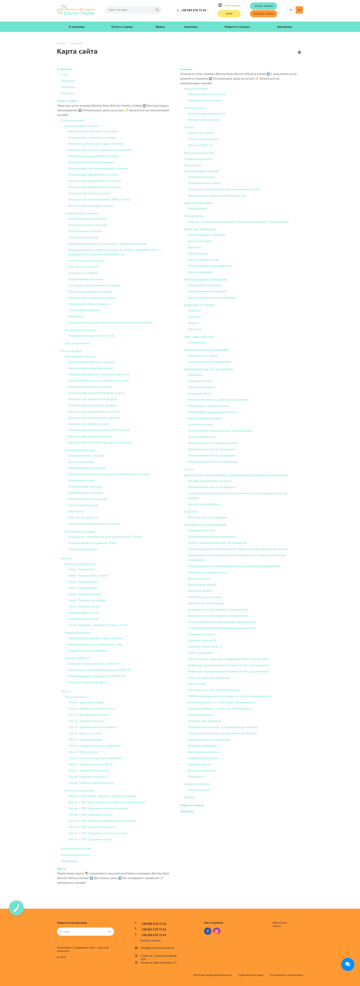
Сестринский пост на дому (86, 455)
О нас (65, 74)
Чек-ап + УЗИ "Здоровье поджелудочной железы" (102, 821)
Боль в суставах (199, 578)
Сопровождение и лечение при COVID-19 (96, 676)
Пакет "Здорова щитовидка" (87, 600)
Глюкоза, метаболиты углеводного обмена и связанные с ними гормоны (238, 222)
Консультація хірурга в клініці (89, 193)
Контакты (284, 27)
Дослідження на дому (80, 531)
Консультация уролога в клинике (91, 162)
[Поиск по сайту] (157, 10)
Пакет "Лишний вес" (82, 569)
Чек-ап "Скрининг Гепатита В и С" (91, 764)
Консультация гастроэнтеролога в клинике (98, 168)
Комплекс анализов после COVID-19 (93, 663)
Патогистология (199, 790)
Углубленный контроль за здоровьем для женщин (223, 727)
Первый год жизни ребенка (87, 650)
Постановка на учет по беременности (214, 690)
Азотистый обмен (200, 424)
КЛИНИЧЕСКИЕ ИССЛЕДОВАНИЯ (206, 350)
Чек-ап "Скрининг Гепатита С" (88, 776)
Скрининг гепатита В (202, 640)
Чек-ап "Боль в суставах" (85, 733)
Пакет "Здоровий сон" (83, 581)
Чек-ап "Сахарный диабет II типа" (92, 708)
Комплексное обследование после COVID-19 (99, 670)
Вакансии (67, 93)
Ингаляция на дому (81, 480)
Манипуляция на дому (80, 450)
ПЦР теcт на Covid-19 (83, 267)
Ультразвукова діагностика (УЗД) (91, 335)
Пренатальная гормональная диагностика (217, 195)
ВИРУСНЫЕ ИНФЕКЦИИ (200, 229)
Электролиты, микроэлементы (209, 406)
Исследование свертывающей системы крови (220, 430)
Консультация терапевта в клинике (92, 131)
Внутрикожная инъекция (85, 279)
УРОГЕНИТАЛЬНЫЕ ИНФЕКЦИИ (205, 279)
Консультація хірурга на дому (89, 424)
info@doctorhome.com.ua (157, 948)
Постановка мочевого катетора (90, 291)
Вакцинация (69, 861)
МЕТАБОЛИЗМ (193, 216)
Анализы (190, 27)
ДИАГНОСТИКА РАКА (198, 203)
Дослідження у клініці (80, 330)
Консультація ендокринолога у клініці (94, 181)
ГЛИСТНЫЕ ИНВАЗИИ (198, 337)
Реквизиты (68, 81)
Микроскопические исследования (211, 455)
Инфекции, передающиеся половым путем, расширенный (228, 671)
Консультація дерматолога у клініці (93, 174)
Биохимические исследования (209, 739)
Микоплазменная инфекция (207, 291)
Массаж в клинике (77, 343)
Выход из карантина (202, 770)
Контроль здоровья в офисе (87, 682)
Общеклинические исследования (211, 449)
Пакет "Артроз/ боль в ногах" (88, 575)
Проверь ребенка (200, 715)
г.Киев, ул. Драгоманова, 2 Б (158, 962)
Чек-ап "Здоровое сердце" (86, 702)
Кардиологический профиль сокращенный (217, 609)
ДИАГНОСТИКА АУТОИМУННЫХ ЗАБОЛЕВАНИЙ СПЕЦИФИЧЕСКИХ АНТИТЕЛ (236, 475)
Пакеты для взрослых (80, 564)
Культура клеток (199, 764)
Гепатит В (194, 317)
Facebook (208, 931)
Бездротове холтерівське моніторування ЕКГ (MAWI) (105, 537)
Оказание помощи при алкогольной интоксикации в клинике (110, 322)
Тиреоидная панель (201, 177)
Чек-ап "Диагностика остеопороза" (92, 727)
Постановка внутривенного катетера (94, 523)
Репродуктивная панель (204, 183)
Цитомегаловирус (200, 241)
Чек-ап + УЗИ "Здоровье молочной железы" (98, 808)
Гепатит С (194, 323)
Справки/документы (198, 159)
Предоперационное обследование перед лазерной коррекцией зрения (237, 549)
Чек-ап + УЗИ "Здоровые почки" (90, 839)
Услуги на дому (71, 351)
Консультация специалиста (207, 94)
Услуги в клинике (73, 120)
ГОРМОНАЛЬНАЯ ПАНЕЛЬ (201, 171)
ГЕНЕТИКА (191, 512)
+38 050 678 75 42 (153, 935)
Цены (229, 13)
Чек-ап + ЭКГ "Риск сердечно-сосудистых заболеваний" (107, 802)
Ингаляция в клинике (83, 273)
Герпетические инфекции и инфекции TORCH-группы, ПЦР (228, 659)
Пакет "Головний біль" (83, 588)
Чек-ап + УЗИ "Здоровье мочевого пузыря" (98, 833)
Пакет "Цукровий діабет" (85, 594)
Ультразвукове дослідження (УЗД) (92, 543)
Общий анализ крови (202, 355)
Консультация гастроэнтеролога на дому (96, 393)
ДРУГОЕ (189, 797)
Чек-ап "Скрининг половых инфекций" (94, 745)
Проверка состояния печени (208, 572)
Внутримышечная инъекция (87, 225)
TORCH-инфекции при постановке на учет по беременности (229, 696)
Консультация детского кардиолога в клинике (100, 150)
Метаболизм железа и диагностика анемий (218, 399)
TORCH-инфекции (200, 653)
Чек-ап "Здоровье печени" (86, 721)
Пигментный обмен (201, 387)
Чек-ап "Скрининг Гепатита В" (88, 770)
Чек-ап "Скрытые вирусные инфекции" (95, 758)
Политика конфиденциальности (212, 975)
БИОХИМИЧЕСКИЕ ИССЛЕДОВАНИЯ (208, 369)
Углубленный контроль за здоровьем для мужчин (222, 733)
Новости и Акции (237, 27)
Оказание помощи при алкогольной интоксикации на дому (109, 474)
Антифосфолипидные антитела (209, 481)
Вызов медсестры (81, 462)
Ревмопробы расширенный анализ (212, 412)
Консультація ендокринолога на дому (94, 411)
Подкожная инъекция (83, 237)
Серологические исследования (209, 362)
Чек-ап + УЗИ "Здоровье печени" (90, 814)
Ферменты (195, 375)
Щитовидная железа (202, 584)
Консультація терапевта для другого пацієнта (100, 442)
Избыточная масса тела (205, 597)
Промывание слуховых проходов (91, 298)
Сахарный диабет (200, 591)
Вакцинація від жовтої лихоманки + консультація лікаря (107, 243)
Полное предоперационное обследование (217, 543)
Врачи (160, 27)
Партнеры (68, 87)
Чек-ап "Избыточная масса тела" (91, 783)
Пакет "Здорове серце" (84, 606)
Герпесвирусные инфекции (206, 235)
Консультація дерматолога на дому (92, 399)
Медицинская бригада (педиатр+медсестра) (99, 374)
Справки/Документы (75, 855)
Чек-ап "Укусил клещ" (83, 752)
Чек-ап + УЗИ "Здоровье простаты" (92, 827)
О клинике (77, 27)
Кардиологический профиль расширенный (218, 615)
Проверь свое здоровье (204, 721)
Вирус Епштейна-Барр (203, 259)
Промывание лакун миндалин (89, 304)
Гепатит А (194, 310)
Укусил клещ (196, 684)
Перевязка (76, 316)
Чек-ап (65, 691)
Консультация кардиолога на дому (92, 405)
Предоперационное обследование (212, 536)
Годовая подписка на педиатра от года (95, 644)
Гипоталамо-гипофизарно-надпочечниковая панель (224, 189)
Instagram (216, 931)
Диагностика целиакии (204, 504)
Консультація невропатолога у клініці (94, 187)
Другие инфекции (200, 272)
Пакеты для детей (77, 633)
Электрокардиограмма (84, 310)
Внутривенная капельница (87, 219)
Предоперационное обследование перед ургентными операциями (234, 566)
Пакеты (66, 558)
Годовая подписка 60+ (83, 619)
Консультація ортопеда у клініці (90, 205)
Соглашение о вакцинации (286, 975)
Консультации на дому (80, 356)
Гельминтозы (197, 342)
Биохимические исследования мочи (213, 443)
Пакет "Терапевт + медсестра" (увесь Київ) (97, 625)
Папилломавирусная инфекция (210, 266)
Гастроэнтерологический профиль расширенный (222, 628)
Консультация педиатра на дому (90, 368)
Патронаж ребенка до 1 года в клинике (95, 143)
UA (299, 9)
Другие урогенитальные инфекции (212, 297)
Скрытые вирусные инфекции (208, 677)
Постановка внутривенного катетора (94, 285)
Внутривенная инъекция (85, 231)
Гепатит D (194, 329)
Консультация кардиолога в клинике (93, 156)
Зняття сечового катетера (86, 260)
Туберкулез (196, 776)
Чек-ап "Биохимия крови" (86, 739)
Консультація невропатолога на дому (94, 417)
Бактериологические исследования (212, 461)
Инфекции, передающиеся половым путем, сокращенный (228, 665)
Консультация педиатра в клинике (92, 137)
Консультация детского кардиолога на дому (98, 380)
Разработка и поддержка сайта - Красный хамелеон (83, 949)
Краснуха (194, 247)
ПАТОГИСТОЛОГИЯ (196, 784)
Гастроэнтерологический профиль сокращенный (221, 622)
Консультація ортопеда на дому (90, 436)
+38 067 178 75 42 (153, 929)
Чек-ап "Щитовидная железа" (89, 715)
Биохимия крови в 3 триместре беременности (220, 708)
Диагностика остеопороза (206, 603)
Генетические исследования (207, 517)
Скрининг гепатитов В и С (205, 646)
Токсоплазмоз (197, 253)
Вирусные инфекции (202, 745)
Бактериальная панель (204, 752)
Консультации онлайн (76, 848)
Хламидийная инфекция (205, 285)
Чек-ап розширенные (80, 790)
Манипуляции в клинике (205, 100)
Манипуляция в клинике (81, 213)
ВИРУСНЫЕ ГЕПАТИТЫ (199, 305)
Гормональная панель (203, 758)
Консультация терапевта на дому (91, 362)
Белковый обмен (200, 393)
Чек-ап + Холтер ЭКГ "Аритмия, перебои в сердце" (103, 796)
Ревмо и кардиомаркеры (205, 418)
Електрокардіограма (82, 549)
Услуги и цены (122, 27)
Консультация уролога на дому (89, 386)
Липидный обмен (200, 381)
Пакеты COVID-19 (77, 658)
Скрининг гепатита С (202, 634)
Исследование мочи (202, 437)
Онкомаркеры (197, 208)
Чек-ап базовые (76, 697)
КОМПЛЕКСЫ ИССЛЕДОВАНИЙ (205, 525)
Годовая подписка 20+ (83, 612)
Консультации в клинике (81, 126)
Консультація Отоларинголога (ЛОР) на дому (99, 430)
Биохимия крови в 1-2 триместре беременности (221, 702)
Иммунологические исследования (212, 487)
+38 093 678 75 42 (193, 10)
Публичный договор (251, 975)
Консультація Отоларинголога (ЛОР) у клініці (99, 199)
